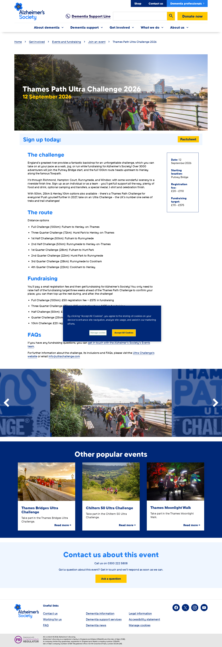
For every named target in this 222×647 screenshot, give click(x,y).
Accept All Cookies (123, 332)
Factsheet (188, 139)
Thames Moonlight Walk (170, 507)
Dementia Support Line (91, 16)
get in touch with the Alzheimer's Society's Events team (89, 344)
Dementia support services (104, 619)
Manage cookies (139, 625)
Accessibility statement (144, 619)
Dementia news (96, 625)
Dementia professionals (186, 3)
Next (215, 402)
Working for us (52, 619)
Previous (6, 402)
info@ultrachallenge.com (64, 356)
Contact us (156, 3)
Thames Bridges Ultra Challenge (39, 510)
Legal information (140, 613)
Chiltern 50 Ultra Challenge (109, 508)
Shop (137, 3)
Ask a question (111, 578)
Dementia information (100, 613)
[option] (46, 496)
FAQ (46, 625)
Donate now (192, 16)
